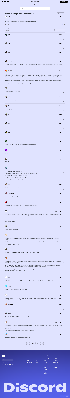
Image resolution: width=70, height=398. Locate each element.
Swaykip (9, 286)
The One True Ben (11, 193)
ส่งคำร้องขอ (36, 1)
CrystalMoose (10, 304)
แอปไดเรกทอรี (29, 362)
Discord (30, 4)
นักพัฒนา (46, 367)
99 (64, 24)
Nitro (28, 358)
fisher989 (9, 313)
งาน (36, 358)
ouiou (9, 334)
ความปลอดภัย (46, 358)
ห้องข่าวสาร (38, 362)
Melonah (9, 322)
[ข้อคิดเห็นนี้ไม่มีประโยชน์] (64, 38)
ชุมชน (45, 365)
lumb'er (9, 52)
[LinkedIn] (8, 24)
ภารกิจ (45, 369)
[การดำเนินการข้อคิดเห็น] (64, 39)
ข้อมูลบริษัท (55, 367)
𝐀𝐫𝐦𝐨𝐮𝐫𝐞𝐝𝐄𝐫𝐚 (10, 141)
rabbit (9, 96)
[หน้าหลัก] (5, 1)
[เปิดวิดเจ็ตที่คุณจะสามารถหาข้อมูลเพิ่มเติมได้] (64, 396)
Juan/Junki (10, 70)
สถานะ (28, 360)
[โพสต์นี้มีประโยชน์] (64, 16)
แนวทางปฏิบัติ (55, 362)
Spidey (9, 43)
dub (8, 167)
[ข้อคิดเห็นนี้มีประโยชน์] (64, 34)
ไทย (4, 359)
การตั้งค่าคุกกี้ (55, 360)
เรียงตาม (57, 29)
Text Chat (39, 4)
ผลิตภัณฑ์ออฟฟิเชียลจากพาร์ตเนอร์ (47, 372)
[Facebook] (5, 24)
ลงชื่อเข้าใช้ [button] (64, 1)
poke (9, 87)
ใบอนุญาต (54, 365)
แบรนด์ (37, 360)
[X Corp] (7, 24)
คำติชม (32, 1)
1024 (9, 114)
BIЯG (9, 132)
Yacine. (9, 184)
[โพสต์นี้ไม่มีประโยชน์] (64, 20)
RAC (8, 105)
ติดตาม (59, 13)
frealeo (9, 123)
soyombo (9, 202)
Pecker (9, 277)
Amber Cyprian (10, 61)
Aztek (9, 34)
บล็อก (45, 360)
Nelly (9, 16)
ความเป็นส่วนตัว (56, 358)
